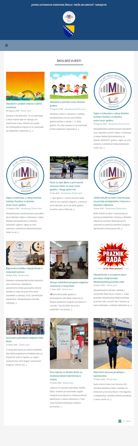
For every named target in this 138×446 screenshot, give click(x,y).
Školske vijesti (26, 111)
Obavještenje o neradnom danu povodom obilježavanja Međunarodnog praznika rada (110, 278)
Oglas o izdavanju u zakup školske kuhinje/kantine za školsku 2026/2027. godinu (111, 117)
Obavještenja (70, 109)
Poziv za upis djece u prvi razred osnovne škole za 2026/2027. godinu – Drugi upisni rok (66, 186)
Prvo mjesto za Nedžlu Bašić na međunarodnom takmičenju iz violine (66, 376)
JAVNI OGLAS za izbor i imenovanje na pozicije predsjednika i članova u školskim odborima (112, 201)
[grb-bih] (69, 26)
